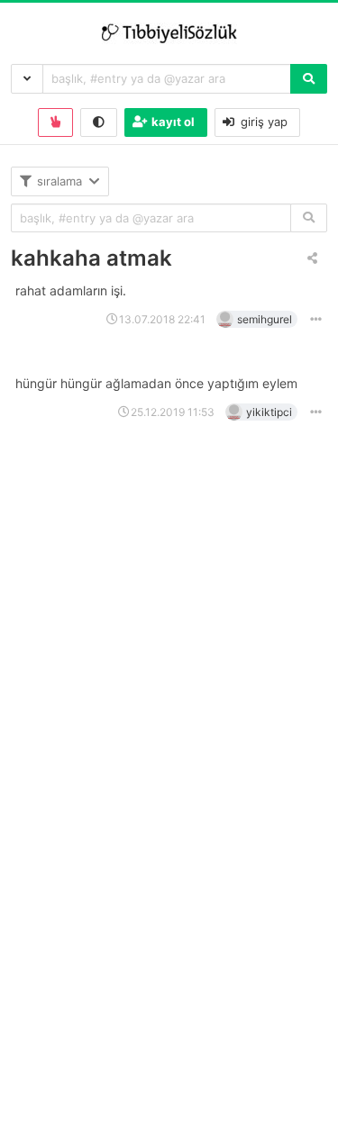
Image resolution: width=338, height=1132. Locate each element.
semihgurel (264, 319)
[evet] (308, 218)
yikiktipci (269, 412)
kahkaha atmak (91, 258)
